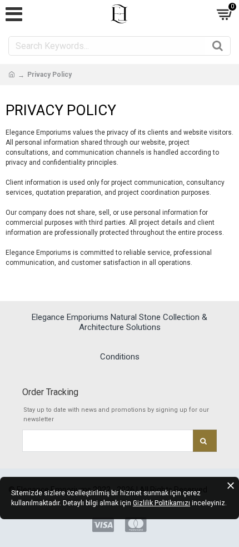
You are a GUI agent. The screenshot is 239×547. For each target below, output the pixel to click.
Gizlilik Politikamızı (161, 503)
